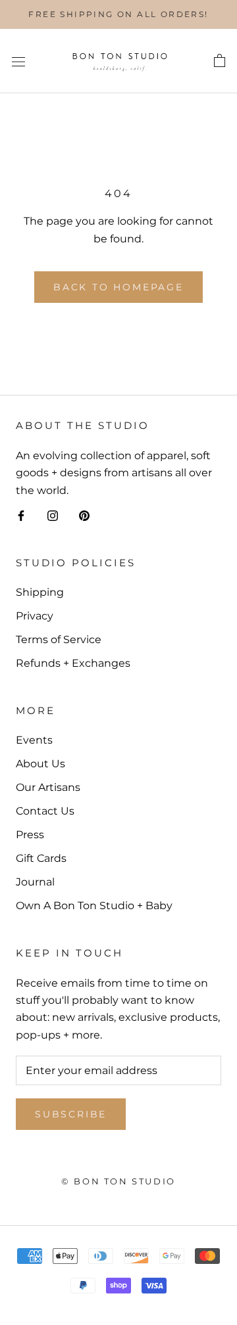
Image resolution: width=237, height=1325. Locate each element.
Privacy (34, 616)
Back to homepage (118, 287)
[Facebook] (21, 515)
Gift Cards (41, 858)
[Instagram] (52, 515)
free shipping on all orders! (118, 14)
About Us (40, 763)
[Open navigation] (18, 61)
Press (30, 834)
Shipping (40, 592)
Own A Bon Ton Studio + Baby (94, 905)
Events (34, 740)
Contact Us (45, 811)
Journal (35, 882)
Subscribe (71, 1114)
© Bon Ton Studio (118, 1181)
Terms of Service (58, 639)
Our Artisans (48, 787)
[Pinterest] (84, 515)
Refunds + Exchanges (73, 663)
